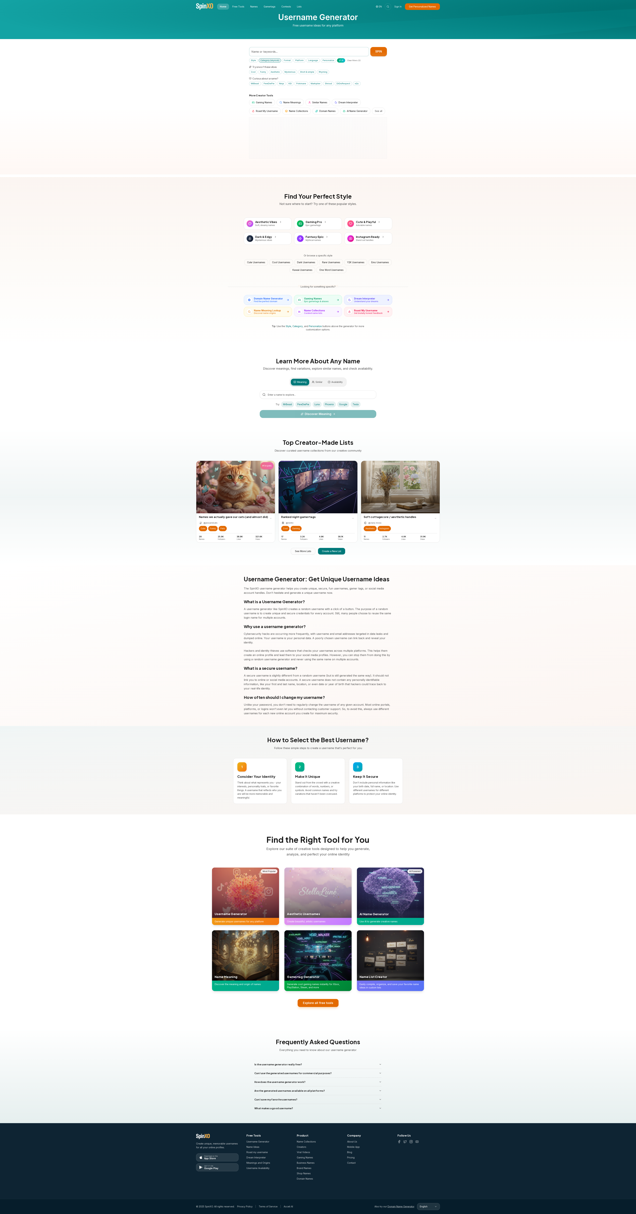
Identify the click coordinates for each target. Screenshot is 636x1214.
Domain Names (305, 1178)
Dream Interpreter (256, 1157)
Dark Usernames (306, 262)
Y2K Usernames (355, 262)
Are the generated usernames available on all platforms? (289, 1090)
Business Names (306, 1162)
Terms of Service (268, 1206)
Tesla (356, 404)
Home (223, 6)
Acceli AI (288, 1206)
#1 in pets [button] (267, 465)
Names (254, 6)
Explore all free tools (318, 1002)
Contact (351, 1162)
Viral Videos (303, 1152)
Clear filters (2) (354, 60)
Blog (349, 1152)
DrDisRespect (343, 83)
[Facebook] (399, 1141)
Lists (299, 6)
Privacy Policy (245, 1206)
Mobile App (353, 1146)
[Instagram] (411, 1141)
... (270, 517)
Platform (299, 60)
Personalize (328, 60)
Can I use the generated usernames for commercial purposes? (293, 1073)
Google (343, 404)
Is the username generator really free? (278, 1064)
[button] (203, 528)
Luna (317, 404)
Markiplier (315, 83)
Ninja (281, 83)
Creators (301, 1146)
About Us (352, 1141)
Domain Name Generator (401, 1206)
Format (287, 60)
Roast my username (257, 1152)
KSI (290, 83)
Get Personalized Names (422, 6)
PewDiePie (269, 83)
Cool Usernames (281, 262)
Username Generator (257, 1141)
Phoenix (329, 404)
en (380, 6)
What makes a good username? (273, 1108)
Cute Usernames (256, 262)
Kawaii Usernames (302, 269)
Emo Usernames (380, 262)
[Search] (388, 6)
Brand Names (304, 1168)
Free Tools (238, 6)
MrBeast (255, 83)
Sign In (398, 6)
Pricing (351, 1157)
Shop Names (304, 1173)
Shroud (328, 83)
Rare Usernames (331, 262)
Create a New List (331, 551)
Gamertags (269, 6)
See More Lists (303, 551)
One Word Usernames (331, 269)
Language (313, 60)
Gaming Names (305, 1157)
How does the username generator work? (279, 1081)
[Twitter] (405, 1141)
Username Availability (257, 1168)
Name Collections (306, 1141)
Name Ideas (252, 1146)
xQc (357, 83)
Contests (286, 6)
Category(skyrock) (270, 60)
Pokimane (301, 83)
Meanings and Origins (258, 1162)
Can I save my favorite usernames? (275, 1099)
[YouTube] (417, 1141)
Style (253, 60)
